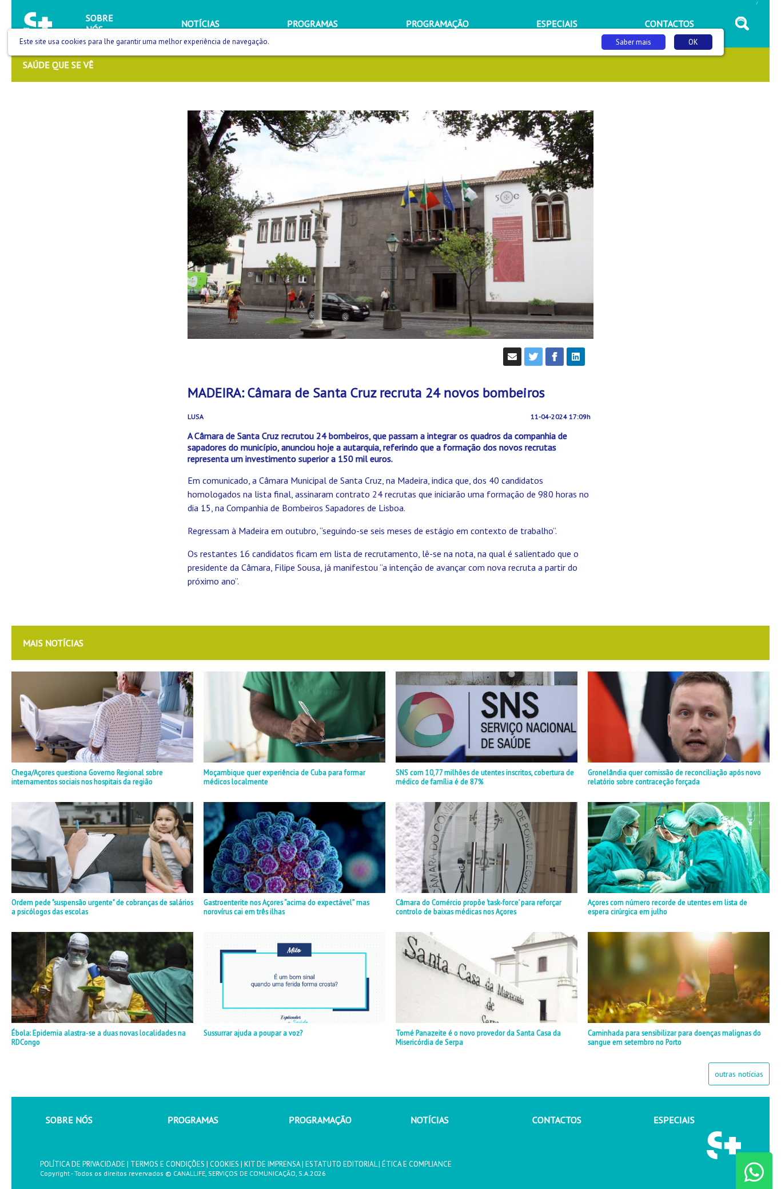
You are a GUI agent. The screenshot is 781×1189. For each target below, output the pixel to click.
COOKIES (224, 1164)
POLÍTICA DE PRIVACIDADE (82, 1164)
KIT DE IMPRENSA (272, 1164)
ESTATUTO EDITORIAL (341, 1164)
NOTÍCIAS (430, 1119)
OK (693, 42)
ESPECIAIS (674, 1119)
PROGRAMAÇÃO (320, 1119)
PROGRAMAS (193, 1119)
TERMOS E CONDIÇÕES (167, 1164)
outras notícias (739, 1074)
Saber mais (633, 42)
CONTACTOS (556, 1119)
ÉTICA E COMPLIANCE (417, 1164)
